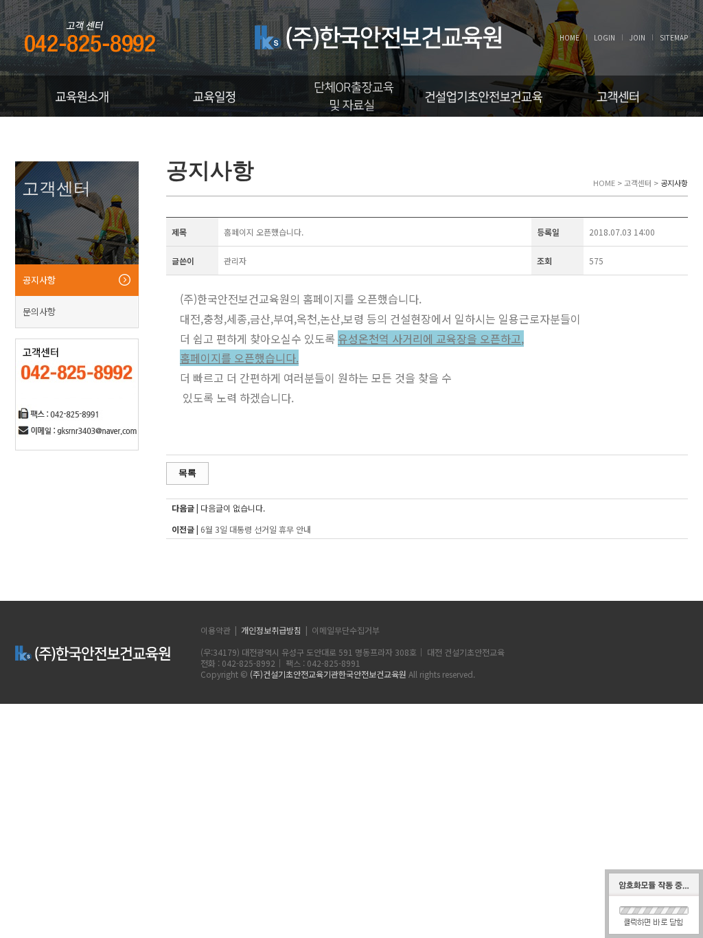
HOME (569, 37)
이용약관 (215, 630)
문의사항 (39, 311)
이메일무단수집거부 (346, 630)
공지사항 (39, 279)
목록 (187, 473)
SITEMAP (674, 37)
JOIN (637, 37)
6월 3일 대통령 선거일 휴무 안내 (255, 529)
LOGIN (604, 37)
